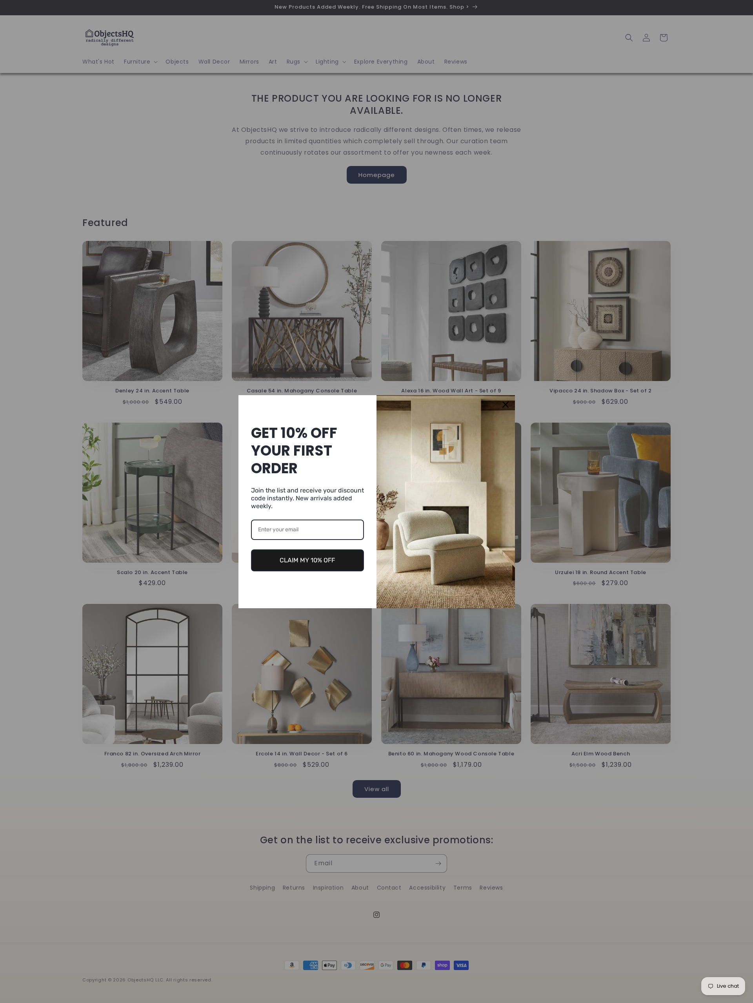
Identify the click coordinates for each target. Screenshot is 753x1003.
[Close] (505, 404)
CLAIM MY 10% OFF (307, 560)
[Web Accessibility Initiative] (3, 984)
